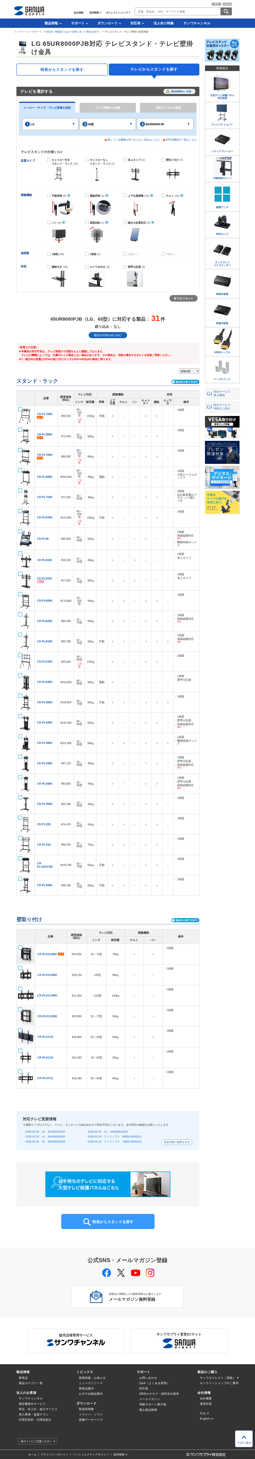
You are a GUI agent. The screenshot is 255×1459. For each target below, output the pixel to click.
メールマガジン (149, 1399)
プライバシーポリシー (55, 1454)
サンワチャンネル (197, 23)
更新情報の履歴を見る (177, 1142)
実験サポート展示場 (152, 1404)
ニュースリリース (91, 1383)
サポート (78, 23)
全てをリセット (183, 298)
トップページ (21, 31)
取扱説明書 (86, 1409)
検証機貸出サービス (32, 1403)
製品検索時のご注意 (181, 91)
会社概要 (206, 1398)
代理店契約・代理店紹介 (35, 1419)
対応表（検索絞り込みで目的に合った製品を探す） (73, 31)
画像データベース (91, 1419)
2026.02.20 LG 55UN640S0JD (45, 1136)
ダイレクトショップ (117, 12)
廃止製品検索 (148, 1409)
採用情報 (94, 12)
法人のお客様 (26, 1392)
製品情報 (51, 23)
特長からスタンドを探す (62, 69)
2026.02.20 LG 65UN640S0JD (45, 1131)
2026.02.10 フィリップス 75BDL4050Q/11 (115, 1141)
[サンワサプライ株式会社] (29, 10)
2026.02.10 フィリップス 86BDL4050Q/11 (115, 1136)
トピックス (85, 1372)
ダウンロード (107, 23)
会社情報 (78, 12)
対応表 (135, 23)
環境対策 (206, 1403)
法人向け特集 (164, 23)
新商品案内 (86, 1388)
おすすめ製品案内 (91, 1393)
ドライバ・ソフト (91, 1414)
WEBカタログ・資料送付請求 (159, 1393)
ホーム (32, 1454)
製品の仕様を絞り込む (108, 335)
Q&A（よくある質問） (154, 1383)
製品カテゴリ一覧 (31, 1383)
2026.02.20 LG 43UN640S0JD (108, 1131)
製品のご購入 (208, 1372)
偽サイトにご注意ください (36, 1441)
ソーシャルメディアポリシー (91, 1454)
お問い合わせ (148, 1377)
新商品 (23, 1377)
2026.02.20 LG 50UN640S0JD (45, 1141)
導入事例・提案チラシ (34, 1414)
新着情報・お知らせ (92, 1377)
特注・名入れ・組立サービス (38, 1409)
